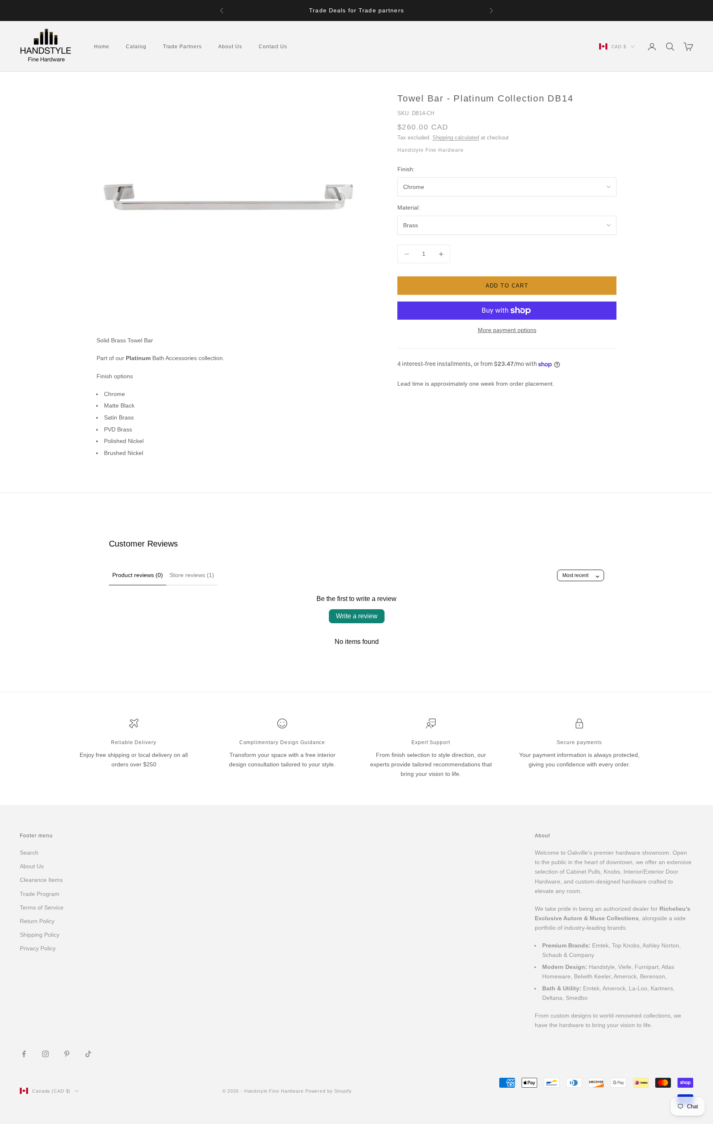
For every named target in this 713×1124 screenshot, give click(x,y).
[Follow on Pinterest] (67, 1054)
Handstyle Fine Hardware (430, 150)
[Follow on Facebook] (24, 1054)
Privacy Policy (38, 948)
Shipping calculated (455, 137)
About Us (230, 46)
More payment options (507, 330)
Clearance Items (41, 880)
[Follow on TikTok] (88, 1054)
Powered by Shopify (328, 1091)
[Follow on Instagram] (45, 1054)
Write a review (357, 616)
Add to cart (507, 286)
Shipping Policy (39, 934)
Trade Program (39, 894)
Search (29, 852)
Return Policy (37, 921)
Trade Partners (182, 46)
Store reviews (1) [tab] (192, 575)
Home (101, 46)
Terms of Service (42, 907)
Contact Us (273, 46)
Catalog (136, 46)
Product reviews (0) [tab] (137, 575)
